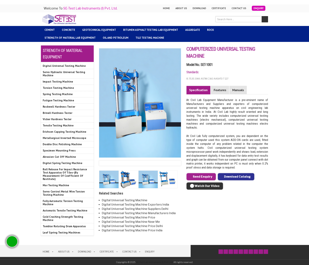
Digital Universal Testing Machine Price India (132, 230)
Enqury (150, 251)
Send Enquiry (202, 176)
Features (220, 90)
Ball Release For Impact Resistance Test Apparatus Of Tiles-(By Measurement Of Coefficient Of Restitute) (65, 174)
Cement (50, 30)
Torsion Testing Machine (58, 88)
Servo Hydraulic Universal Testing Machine (64, 73)
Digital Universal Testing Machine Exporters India (135, 204)
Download (199, 8)
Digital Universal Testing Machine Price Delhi (132, 226)
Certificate (219, 8)
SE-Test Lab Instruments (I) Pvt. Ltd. (154, 262)
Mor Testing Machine (56, 185)
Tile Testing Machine (150, 37)
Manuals (238, 90)
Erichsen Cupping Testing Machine (64, 131)
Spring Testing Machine (58, 94)
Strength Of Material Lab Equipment (70, 37)
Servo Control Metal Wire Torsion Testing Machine (64, 193)
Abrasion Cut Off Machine (59, 156)
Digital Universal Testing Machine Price (128, 217)
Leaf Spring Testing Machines (61, 232)
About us (181, 8)
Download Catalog (237, 176)
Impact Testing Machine (58, 81)
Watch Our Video (206, 186)
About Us (64, 251)
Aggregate (192, 30)
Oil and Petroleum (115, 37)
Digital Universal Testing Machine (124, 200)
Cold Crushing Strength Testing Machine (63, 218)
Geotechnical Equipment (99, 30)
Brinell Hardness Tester (57, 113)
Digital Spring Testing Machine (62, 163)
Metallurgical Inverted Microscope (64, 138)
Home (166, 8)
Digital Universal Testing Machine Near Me (131, 221)
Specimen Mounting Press (59, 150)
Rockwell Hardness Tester (59, 106)
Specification (198, 90)
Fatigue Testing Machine (58, 100)
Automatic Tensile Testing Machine (65, 210)
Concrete (68, 30)
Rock (210, 30)
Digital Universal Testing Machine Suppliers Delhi (135, 209)
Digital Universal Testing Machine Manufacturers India (139, 213)
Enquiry (259, 8)
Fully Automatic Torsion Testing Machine (63, 202)
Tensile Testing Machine (58, 125)
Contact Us (239, 8)
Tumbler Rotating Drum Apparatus (64, 226)
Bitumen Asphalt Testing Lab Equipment (150, 30)
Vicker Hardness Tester (57, 119)
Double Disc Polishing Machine (62, 144)
